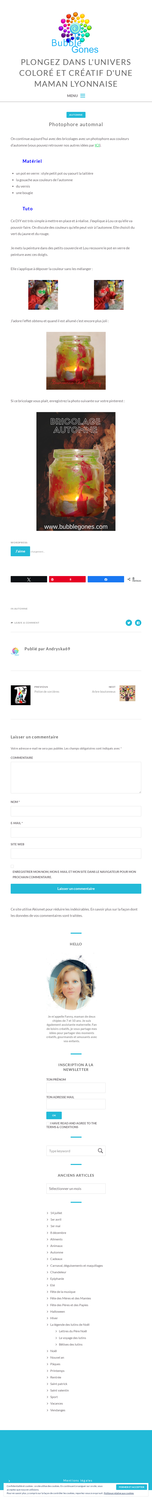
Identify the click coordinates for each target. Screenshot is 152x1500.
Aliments (56, 1239)
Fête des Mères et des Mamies (70, 1298)
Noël (53, 1351)
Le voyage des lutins (72, 1338)
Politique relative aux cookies (119, 1493)
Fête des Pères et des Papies (69, 1305)
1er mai (55, 1226)
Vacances (56, 1403)
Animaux (56, 1246)
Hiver (54, 1318)
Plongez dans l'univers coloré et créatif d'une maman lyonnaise (76, 73)
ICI (97, 145)
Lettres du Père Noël (73, 1331)
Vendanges (57, 1410)
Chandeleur (58, 1272)
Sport (54, 1397)
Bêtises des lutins (71, 1344)
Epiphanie (57, 1278)
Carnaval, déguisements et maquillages (76, 1265)
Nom (15, 802)
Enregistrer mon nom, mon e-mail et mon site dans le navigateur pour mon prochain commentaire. (74, 874)
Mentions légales (78, 1480)
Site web (17, 844)
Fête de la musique (62, 1291)
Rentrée (55, 1377)
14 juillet (56, 1213)
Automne (76, 114)
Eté (52, 1285)
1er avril (55, 1219)
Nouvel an (57, 1357)
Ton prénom (56, 1079)
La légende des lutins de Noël (69, 1324)
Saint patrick (58, 1384)
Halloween (57, 1311)
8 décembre (58, 1232)
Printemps (57, 1370)
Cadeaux (56, 1259)
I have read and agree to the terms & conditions (71, 1125)
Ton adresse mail (60, 1097)
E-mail (17, 823)
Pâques (55, 1364)
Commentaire (22, 757)
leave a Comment (26, 622)
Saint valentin (59, 1390)
